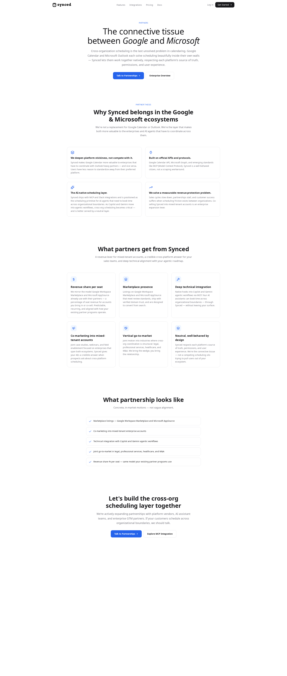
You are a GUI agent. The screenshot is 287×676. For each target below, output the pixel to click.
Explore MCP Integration (160, 533)
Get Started (223, 4)
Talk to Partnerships (127, 75)
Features (121, 4)
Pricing (149, 4)
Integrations (135, 4)
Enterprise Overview (159, 75)
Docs (159, 4)
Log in (210, 4)
